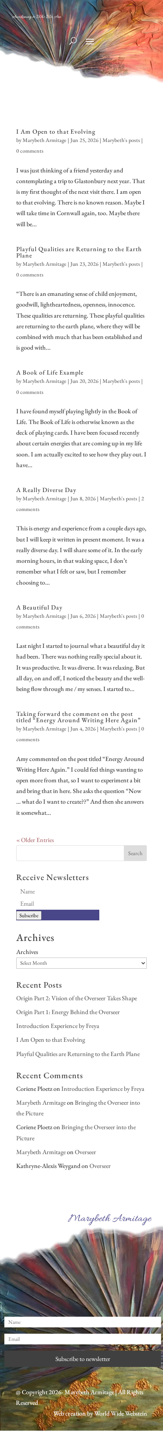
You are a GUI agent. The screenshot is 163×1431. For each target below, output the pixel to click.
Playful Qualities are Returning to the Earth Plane (79, 252)
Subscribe (28, 915)
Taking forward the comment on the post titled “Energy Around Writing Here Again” (78, 717)
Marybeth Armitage (44, 140)
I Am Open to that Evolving (55, 131)
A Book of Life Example (49, 372)
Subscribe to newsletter (82, 1359)
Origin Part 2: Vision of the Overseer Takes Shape (76, 998)
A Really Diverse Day (46, 490)
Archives (27, 952)
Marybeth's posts (121, 140)
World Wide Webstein (120, 1413)
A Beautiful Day (39, 607)
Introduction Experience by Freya (57, 1026)
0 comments (30, 150)
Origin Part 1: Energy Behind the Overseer (68, 1012)
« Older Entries (35, 840)
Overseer (85, 1152)
